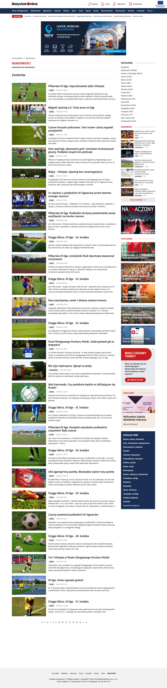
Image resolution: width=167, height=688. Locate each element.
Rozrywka (127, 486)
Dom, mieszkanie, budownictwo (136, 443)
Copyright (84, 679)
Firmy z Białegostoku (20, 11)
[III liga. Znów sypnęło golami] (29, 585)
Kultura (66, 11)
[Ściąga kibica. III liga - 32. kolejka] (29, 328)
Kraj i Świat (125, 118)
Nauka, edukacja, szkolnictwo (135, 474)
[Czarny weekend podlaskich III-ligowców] (29, 521)
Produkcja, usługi (130, 478)
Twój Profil (111, 673)
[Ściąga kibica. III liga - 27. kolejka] (29, 606)
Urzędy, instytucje (130, 498)
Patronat (73, 673)
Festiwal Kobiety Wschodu (122, 16)
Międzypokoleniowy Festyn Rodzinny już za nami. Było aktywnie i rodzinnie (144, 143)
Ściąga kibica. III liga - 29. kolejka (68, 493)
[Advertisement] (83, 645)
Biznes (88, 11)
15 (77, 622)
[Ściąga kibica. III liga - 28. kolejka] (29, 542)
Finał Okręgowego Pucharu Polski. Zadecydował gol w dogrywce (81, 343)
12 (66, 622)
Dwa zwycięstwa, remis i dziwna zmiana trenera (77, 300)
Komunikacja (137, 4)
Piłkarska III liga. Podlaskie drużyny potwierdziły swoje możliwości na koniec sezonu (82, 215)
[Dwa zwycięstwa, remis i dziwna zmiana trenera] (29, 306)
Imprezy (95, 4)
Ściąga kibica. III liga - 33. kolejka (68, 279)
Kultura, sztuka (129, 463)
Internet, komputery (131, 455)
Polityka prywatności (57, 679)
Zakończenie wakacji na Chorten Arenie (61, 16)
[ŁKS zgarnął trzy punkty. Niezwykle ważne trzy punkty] (29, 478)
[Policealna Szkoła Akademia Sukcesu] (138, 404)
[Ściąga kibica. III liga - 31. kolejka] (29, 413)
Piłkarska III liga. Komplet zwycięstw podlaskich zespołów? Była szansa (77, 429)
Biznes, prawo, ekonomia (133, 439)
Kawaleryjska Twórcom (84, 16)
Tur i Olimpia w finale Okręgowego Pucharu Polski (78, 557)
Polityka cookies (73, 679)
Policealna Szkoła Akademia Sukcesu (134, 418)
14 (73, 622)
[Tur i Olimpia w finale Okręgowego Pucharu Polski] (29, 563)
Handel (126, 451)
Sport (74, 11)
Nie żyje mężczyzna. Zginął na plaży (70, 366)
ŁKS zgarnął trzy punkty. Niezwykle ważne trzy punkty (81, 471)
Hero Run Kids (138, 16)
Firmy (107, 4)
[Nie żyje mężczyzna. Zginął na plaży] (29, 371)
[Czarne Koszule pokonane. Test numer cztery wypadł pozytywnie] (29, 135)
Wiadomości (35, 11)
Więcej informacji (130, 424)
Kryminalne (125, 105)
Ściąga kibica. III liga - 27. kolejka (68, 601)
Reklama (127, 482)
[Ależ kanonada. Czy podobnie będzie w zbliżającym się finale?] (29, 392)
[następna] (83, 622)
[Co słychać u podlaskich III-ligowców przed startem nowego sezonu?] (29, 199)
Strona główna (17, 58)
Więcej (149, 11)
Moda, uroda (128, 466)
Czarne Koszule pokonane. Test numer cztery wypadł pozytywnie (80, 129)
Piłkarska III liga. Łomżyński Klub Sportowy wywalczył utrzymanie (81, 257)
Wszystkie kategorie (131, 505)
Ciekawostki (126, 121)
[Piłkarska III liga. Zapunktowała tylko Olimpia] (29, 92)
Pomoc (96, 673)
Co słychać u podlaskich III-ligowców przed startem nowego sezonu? (79, 194)
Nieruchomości (107, 11)
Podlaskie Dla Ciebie (40, 16)
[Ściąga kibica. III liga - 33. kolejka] (29, 285)
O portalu (55, 673)
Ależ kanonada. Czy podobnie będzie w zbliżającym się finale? (81, 386)
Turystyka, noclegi (130, 494)
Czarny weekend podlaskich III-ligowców (73, 514)
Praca (81, 11)
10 (59, 622)
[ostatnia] (86, 622)
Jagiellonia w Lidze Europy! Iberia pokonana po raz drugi (144, 133)
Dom (123, 102)
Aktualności (53, 370)
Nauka (95, 11)
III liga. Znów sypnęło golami (65, 580)
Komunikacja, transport (133, 459)
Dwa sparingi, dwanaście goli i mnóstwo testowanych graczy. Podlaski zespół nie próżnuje (81, 150)
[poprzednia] (45, 622)
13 (69, 622)
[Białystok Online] (25, 4)
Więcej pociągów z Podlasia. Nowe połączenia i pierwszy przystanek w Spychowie (144, 191)
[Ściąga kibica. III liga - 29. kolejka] (29, 499)
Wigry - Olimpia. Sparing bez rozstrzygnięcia (75, 171)
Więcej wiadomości (136, 200)
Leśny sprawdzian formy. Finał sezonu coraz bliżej (143, 181)
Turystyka (140, 11)
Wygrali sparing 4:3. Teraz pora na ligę (71, 107)
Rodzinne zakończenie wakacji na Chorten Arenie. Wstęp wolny (144, 162)
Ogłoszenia (121, 4)
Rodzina (124, 96)
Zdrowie (131, 11)
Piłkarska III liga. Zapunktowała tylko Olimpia (76, 86)
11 (62, 622)
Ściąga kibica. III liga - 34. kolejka (68, 237)
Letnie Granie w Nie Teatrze (103, 16)
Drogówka (125, 108)
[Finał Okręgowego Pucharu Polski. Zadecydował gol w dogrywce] (29, 349)
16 (80, 622)
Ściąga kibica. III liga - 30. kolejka (68, 450)
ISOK (103, 673)
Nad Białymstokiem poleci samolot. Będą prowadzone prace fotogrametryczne (144, 172)
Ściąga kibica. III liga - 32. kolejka (68, 323)
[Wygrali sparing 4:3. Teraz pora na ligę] (29, 113)
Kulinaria (124, 115)
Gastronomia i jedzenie (133, 447)
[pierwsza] (42, 622)
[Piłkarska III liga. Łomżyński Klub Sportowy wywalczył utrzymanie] (29, 263)
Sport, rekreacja (130, 490)
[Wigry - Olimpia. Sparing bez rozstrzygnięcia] (29, 178)
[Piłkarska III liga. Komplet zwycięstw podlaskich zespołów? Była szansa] (29, 435)
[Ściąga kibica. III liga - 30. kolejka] (29, 456)
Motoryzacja (120, 11)
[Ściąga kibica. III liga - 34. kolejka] (29, 242)
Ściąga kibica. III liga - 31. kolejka (68, 407)
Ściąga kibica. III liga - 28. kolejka (68, 536)
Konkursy (28, 16)
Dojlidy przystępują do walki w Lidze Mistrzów (143, 153)
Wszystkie (125, 67)
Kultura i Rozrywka (128, 73)
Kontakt (88, 673)
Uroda (123, 92)
